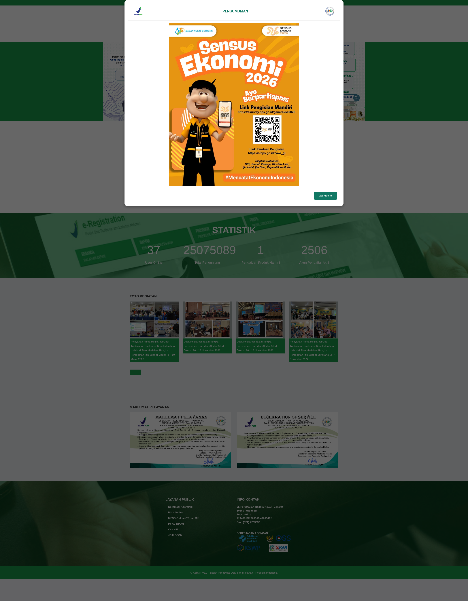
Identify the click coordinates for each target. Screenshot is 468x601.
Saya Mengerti (325, 195)
